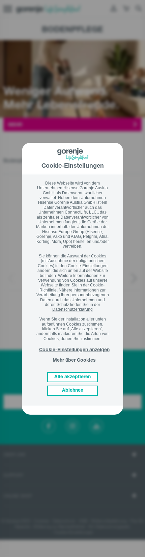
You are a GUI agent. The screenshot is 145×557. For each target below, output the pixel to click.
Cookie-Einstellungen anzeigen (74, 350)
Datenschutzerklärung (72, 309)
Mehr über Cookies (74, 360)
